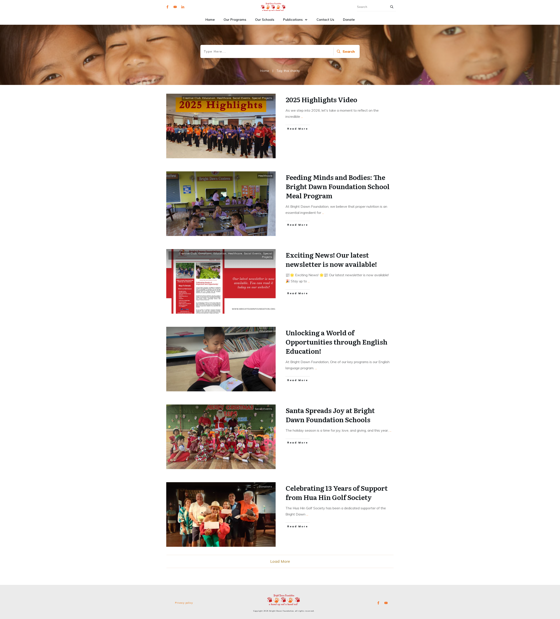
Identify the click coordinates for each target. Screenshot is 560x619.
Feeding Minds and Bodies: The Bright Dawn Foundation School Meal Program (338, 186)
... (302, 116)
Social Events (241, 98)
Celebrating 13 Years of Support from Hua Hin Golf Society (337, 492)
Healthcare (224, 98)
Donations (205, 253)
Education (208, 98)
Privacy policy (184, 602)
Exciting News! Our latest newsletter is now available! (331, 259)
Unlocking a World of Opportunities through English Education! (336, 342)
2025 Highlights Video (321, 99)
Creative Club (192, 98)
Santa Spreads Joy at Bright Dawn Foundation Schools (330, 414)
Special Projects (262, 98)
